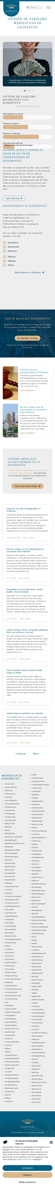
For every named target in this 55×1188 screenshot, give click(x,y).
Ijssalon (8, 1052)
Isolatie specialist (12, 1065)
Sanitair (34, 907)
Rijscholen (35, 900)
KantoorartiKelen (12, 1075)
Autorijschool (10, 807)
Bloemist (8, 860)
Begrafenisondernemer (14, 843)
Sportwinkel (36, 970)
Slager (34, 940)
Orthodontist (36, 851)
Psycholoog (36, 887)
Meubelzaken (37, 814)
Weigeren (27, 1175)
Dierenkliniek (10, 936)
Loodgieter (36, 791)
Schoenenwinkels (38, 920)
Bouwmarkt (10, 876)
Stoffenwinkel (37, 973)
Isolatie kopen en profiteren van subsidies (25, 713)
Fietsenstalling (11, 976)
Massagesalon (37, 801)
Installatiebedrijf (12, 1058)
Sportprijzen (36, 963)
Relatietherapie (37, 894)
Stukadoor (35, 983)
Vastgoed (35, 1039)
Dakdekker (9, 919)
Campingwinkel (11, 886)
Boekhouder (10, 866)
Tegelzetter (36, 996)
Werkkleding (36, 1079)
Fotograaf (9, 982)
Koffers (7, 1098)
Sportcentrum (37, 957)
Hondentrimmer (12, 1029)
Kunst (33, 775)
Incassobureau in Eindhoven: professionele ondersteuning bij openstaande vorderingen (27, 81)
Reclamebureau (38, 890)
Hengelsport (10, 1015)
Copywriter (9, 909)
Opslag (34, 844)
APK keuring (10, 794)
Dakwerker (9, 923)
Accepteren (27, 1168)
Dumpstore (9, 952)
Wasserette (36, 1066)
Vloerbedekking (38, 1056)
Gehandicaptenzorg (13, 989)
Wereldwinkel (37, 1076)
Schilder (34, 914)
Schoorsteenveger (39, 930)
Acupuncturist (11, 787)
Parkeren (35, 874)
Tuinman (35, 1029)
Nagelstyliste (36, 821)
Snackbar (35, 950)
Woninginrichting (38, 1082)
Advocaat (9, 790)
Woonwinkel (36, 1086)
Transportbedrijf (38, 1013)
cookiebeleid (27, 1159)
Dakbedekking (11, 916)
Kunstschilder (37, 778)
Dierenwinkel (10, 943)
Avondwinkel (10, 820)
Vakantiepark (37, 1036)
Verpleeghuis (37, 1049)
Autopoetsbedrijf (12, 804)
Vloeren (34, 1059)
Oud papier (36, 867)
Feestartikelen (11, 962)
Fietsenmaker (10, 972)
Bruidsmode (10, 880)
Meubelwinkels (37, 811)
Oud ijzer (35, 864)
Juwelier (8, 1072)
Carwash (8, 890)
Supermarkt (36, 986)
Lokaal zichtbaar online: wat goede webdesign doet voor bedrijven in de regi (27, 631)
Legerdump (36, 788)
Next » (36, 753)
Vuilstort (34, 1062)
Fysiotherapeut (11, 986)
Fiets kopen (10, 969)
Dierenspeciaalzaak (13, 939)
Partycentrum (37, 877)
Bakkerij (8, 827)
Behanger (9, 847)
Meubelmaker (37, 808)
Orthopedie (36, 854)
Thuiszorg (35, 1006)
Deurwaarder (10, 929)
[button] (51, 1142)
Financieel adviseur (13, 979)
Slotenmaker (36, 947)
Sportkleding (36, 960)
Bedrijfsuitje (10, 833)
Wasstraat (35, 1069)
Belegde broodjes (12, 850)
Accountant (10, 784)
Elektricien (9, 956)
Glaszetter (9, 1005)
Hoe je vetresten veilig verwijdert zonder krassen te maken (24, 671)
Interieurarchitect (12, 1062)
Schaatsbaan (36, 910)
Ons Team (35, 834)
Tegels (34, 993)
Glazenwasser (10, 1009)
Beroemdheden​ (11, 857)
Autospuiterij (10, 817)
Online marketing (39, 831)
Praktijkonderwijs (38, 884)
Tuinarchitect (37, 1023)
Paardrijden (36, 871)
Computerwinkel (12, 900)
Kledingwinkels (11, 1088)
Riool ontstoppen (38, 904)
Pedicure (35, 880)
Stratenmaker (37, 980)
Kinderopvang (11, 1085)
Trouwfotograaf (37, 1016)
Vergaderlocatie (38, 1043)
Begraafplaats (10, 840)
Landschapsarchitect (40, 785)
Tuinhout (35, 1026)
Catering (8, 893)
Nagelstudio (36, 818)
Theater (34, 1003)
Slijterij (34, 943)
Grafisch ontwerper (13, 1012)
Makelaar (35, 794)
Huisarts (8, 1045)
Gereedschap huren (13, 995)
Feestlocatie (10, 966)
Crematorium (10, 913)
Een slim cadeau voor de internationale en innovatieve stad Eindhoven (33, 409)
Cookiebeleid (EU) (12, 906)
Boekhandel (10, 863)
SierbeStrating (37, 933)
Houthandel (10, 1032)
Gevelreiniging (11, 999)
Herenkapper (10, 1019)
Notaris (34, 828)
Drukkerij (9, 949)
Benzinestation (11, 853)
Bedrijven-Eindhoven (14, 837)
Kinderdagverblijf (12, 1081)
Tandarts (35, 990)
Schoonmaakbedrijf (39, 927)
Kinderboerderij (11, 1078)
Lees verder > (28, 390)
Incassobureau (11, 1055)
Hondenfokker (11, 1025)
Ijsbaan (8, 1048)
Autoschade (10, 810)
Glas (6, 1002)
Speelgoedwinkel (38, 953)
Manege (34, 798)
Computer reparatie (13, 896)
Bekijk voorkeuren (27, 1182)
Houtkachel (10, 1035)
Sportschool (36, 966)
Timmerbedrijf (37, 1009)
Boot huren (9, 870)
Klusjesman (10, 1091)
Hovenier (9, 1038)
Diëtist (7, 946)
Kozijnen (8, 1101)
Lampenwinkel (37, 781)
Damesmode (10, 926)
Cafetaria (8, 883)
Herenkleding (11, 1022)
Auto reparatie (11, 800)
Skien (33, 937)
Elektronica (9, 959)
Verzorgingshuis (38, 1052)
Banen (7, 830)
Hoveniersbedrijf (12, 1042)
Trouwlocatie (36, 1019)
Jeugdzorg (9, 1068)
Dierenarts (9, 933)
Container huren (12, 903)
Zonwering (36, 1099)
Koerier (8, 1095)
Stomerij (35, 976)
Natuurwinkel (37, 824)
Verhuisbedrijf (37, 1046)
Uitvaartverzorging (39, 1033)
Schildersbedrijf (38, 917)
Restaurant (36, 897)
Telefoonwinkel (37, 1000)
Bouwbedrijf (10, 873)
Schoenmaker (37, 923)
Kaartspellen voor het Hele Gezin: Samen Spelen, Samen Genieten (25, 590)
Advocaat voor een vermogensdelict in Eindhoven (34, 371)
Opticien (35, 847)
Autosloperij (10, 814)
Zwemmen (36, 1102)
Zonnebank (36, 1095)
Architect (8, 797)
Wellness (35, 1072)
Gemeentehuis (11, 992)
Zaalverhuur (36, 1089)
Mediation (35, 804)
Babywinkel (10, 823)
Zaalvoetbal (36, 1092)
